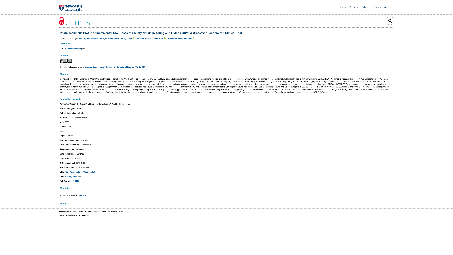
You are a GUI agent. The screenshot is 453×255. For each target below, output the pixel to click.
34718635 (74, 181)
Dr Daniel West (156, 38)
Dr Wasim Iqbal (142, 38)
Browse (353, 7)
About (387, 7)
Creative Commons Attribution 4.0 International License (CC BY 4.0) (115, 67)
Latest (365, 7)
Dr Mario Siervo (97, 38)
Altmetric (83, 195)
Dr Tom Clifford (112, 38)
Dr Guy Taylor (126, 38)
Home (342, 7)
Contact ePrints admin (68, 215)
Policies (376, 7)
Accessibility (84, 215)
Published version (73, 48)
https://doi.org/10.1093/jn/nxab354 (80, 171)
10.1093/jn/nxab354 (72, 176)
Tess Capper (84, 38)
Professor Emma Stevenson (179, 38)
